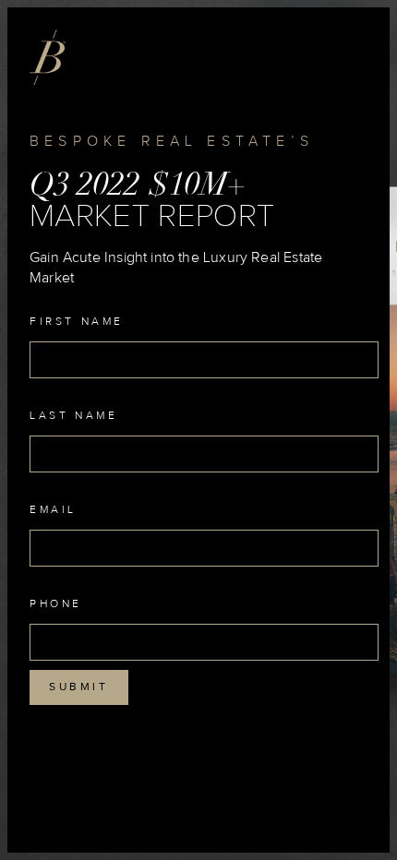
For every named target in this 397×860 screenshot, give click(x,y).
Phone (56, 604)
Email (53, 510)
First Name (77, 322)
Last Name (73, 416)
